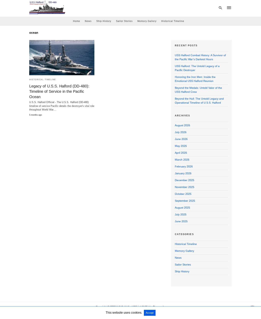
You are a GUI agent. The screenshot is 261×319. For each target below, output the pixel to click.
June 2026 (181, 139)
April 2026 (181, 152)
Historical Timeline (172, 21)
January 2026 (183, 173)
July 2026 (180, 132)
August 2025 (182, 207)
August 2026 (182, 125)
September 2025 (185, 200)
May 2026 (181, 145)
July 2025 (180, 214)
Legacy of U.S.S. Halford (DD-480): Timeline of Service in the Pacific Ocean (59, 91)
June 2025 (181, 221)
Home (76, 21)
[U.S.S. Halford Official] (47, 7)
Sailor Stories (124, 21)
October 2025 (183, 193)
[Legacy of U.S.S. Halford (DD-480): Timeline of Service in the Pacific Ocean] (61, 57)
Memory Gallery (146, 21)
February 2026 (184, 166)
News (88, 21)
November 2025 (184, 187)
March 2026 (182, 159)
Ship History (103, 21)
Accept (150, 312)
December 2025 (184, 180)
